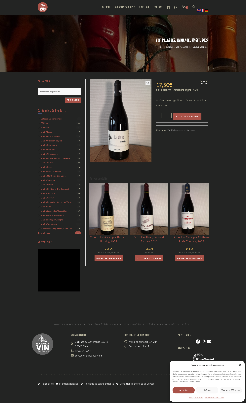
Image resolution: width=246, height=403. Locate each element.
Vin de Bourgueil (48, 149)
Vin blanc (45, 127)
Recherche (73, 100)
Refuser (207, 390)
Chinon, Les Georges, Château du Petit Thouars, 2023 (190, 239)
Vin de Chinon (104, 252)
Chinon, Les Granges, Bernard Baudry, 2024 (108, 239)
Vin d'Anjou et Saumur (177, 130)
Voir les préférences (230, 390)
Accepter (183, 390)
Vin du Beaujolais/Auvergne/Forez (56, 202)
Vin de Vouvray (47, 198)
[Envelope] (209, 341)
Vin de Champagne (49, 154)
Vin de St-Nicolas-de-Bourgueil (55, 189)
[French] (203, 10)
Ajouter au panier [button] (108, 258)
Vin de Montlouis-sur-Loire (53, 176)
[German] (206, 10)
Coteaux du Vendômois (51, 119)
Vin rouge (191, 130)
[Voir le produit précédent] (202, 82)
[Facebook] (198, 341)
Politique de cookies (196, 397)
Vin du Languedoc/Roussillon (54, 211)
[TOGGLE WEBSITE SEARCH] (193, 7)
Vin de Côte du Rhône (51, 171)
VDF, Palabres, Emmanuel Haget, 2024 (192, 47)
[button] (240, 364)
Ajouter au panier (187, 116)
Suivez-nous (45, 242)
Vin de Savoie (47, 185)
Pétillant (45, 123)
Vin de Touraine (48, 193)
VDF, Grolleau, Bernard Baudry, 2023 (149, 239)
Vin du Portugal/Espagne (52, 220)
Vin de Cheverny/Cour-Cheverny (55, 158)
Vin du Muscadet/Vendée (52, 215)
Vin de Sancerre (48, 180)
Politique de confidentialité (214, 397)
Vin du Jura (46, 206)
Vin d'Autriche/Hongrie (51, 141)
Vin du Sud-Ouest (49, 224)
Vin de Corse (47, 167)
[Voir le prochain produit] (206, 82)
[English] (199, 10)
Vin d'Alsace (46, 132)
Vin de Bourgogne (49, 145)
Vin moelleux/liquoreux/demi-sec (56, 228)
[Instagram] (203, 341)
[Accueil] (161, 47)
